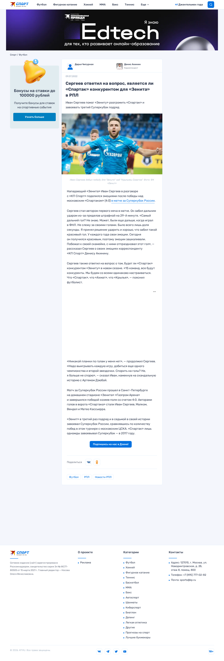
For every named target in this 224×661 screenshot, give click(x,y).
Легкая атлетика (136, 622)
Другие (130, 627)
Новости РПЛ (103, 477)
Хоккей (88, 4)
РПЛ (86, 477)
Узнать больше (34, 116)
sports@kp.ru (188, 579)
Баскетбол (132, 582)
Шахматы (131, 602)
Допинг (130, 617)
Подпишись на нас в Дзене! (110, 444)
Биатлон (131, 612)
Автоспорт (132, 597)
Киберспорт (133, 607)
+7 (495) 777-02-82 (194, 574)
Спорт (13, 55)
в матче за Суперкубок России (133, 200)
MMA (103, 4)
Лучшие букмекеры (138, 637)
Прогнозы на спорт (138, 632)
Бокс (115, 4)
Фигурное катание (65, 4)
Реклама (85, 562)
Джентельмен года (190, 4)
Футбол (42, 4)
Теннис (129, 4)
